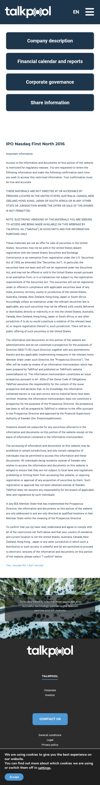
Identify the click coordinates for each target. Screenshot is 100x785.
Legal (50, 740)
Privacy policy (50, 744)
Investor (50, 695)
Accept (14, 777)
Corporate (50, 690)
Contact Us (50, 719)
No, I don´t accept (32, 565)
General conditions (50, 735)
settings (44, 768)
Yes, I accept (14, 565)
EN (76, 12)
